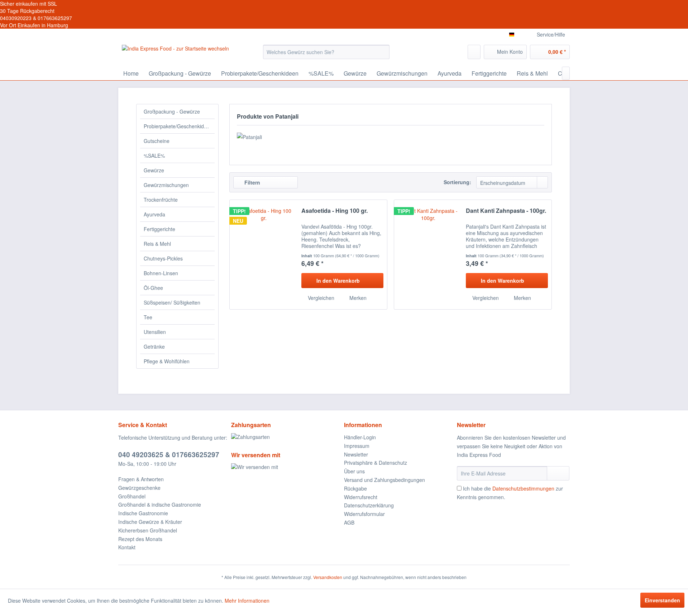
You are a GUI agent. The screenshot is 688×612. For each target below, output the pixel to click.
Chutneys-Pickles (163, 258)
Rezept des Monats (140, 538)
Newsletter (356, 454)
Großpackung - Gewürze (172, 111)
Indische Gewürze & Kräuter (150, 521)
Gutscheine (156, 140)
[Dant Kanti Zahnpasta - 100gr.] (428, 254)
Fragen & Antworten (141, 479)
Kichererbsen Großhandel (147, 530)
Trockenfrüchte (161, 199)
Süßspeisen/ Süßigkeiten (172, 302)
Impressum (356, 445)
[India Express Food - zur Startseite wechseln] (175, 54)
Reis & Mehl (157, 243)
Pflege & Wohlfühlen (167, 361)
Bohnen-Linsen (161, 273)
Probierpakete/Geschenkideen (178, 126)
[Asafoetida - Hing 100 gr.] (263, 254)
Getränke (154, 346)
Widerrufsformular (364, 513)
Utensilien (155, 331)
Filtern (251, 182)
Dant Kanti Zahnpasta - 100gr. (506, 211)
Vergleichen (320, 297)
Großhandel (131, 496)
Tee (148, 317)
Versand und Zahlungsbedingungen (384, 479)
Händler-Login (360, 437)
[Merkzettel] (474, 52)
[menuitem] (326, 52)
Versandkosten (327, 577)
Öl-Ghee (153, 287)
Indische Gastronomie (143, 513)
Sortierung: (457, 182)
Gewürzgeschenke (139, 487)
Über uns (354, 471)
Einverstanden (662, 600)
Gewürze (154, 170)
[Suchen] (383, 52)
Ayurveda (154, 214)
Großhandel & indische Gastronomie (159, 504)
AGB (349, 522)
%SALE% (154, 155)
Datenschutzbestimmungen (523, 488)
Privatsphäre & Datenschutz (375, 462)
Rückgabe (355, 488)
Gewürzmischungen (166, 184)
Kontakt (126, 547)
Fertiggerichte (159, 229)
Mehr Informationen (247, 600)
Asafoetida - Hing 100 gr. (334, 211)
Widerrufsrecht (360, 497)
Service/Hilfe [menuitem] (551, 34)
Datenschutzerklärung (369, 505)
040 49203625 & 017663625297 (168, 454)
